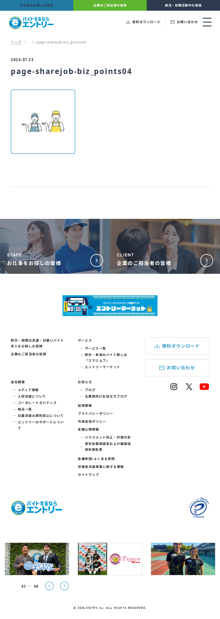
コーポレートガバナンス (37, 403)
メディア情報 (28, 390)
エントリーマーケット (102, 367)
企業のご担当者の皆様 (28, 354)
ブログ (90, 390)
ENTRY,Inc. (95, 607)
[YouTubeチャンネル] (204, 388)
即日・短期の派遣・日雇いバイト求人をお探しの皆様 (37, 343)
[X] (189, 388)
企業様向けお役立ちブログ (106, 396)
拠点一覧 (25, 409)
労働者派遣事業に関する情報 (101, 467)
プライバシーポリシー (95, 413)
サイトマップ (88, 474)
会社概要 (18, 382)
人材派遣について (32, 396)
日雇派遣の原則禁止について (41, 415)
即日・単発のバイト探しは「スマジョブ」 (106, 358)
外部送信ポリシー (92, 421)
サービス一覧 (95, 348)
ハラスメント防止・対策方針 (108, 437)
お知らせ (85, 382)
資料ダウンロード (181, 346)
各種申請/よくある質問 (96, 459)
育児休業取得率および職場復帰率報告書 (108, 447)
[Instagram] (174, 388)
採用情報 (85, 405)
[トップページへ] (36, 512)
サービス (85, 340)
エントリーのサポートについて (41, 425)
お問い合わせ (181, 368)
